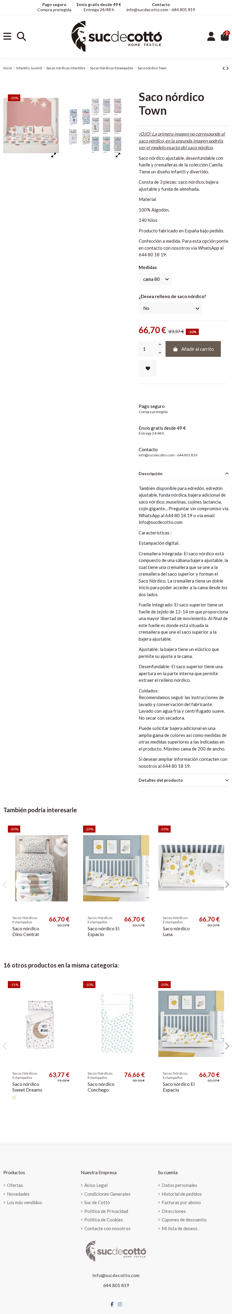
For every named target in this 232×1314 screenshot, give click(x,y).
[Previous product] (224, 68)
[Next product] (227, 68)
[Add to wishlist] (148, 368)
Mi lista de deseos (180, 1228)
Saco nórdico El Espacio (103, 931)
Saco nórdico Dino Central (25, 931)
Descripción (151, 473)
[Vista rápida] (69, 846)
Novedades (18, 1194)
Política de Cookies (103, 1219)
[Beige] (14, 1097)
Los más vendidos (24, 1202)
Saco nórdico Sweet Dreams (27, 1086)
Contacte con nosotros (107, 1228)
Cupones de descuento (184, 1219)
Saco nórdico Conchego (101, 1086)
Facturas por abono (181, 1202)
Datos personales (179, 1185)
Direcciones (174, 1211)
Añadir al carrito (197, 349)
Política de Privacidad (106, 1211)
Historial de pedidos (182, 1194)
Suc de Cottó (97, 1202)
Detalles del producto (161, 780)
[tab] (184, 474)
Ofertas (15, 1185)
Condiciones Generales (107, 1194)
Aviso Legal (96, 1185)
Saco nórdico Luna (176, 931)
